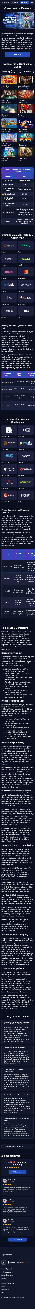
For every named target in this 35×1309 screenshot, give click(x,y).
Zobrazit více (17, 1239)
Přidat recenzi (17, 1172)
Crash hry (20, 71)
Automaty (29, 71)
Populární (4, 71)
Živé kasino (13, 71)
